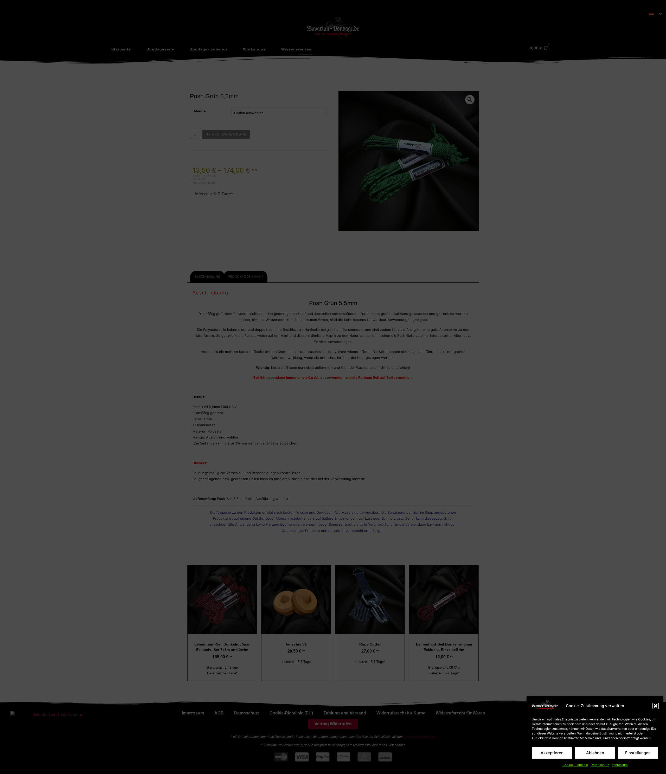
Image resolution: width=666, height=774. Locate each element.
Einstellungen (638, 752)
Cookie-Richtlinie (575, 765)
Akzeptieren (552, 752)
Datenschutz (600, 765)
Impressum (619, 765)
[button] (655, 705)
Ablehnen (595, 752)
